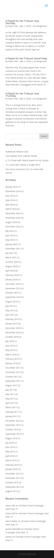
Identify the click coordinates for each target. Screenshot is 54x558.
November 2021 (13, 248)
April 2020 (10, 270)
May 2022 (10, 239)
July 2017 (9, 389)
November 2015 (13, 478)
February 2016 (12, 464)
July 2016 (9, 442)
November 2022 (13, 226)
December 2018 (12, 328)
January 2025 (11, 186)
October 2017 (11, 376)
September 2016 (13, 434)
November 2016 (13, 425)
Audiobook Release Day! (16, 151)
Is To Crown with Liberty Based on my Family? (27, 160)
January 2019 (11, 323)
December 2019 (12, 284)
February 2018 (12, 358)
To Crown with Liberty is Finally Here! (22, 164)
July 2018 (9, 341)
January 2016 (11, 469)
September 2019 (13, 297)
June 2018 (10, 345)
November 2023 (13, 217)
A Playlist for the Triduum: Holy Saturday (22, 22)
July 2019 (9, 306)
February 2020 (12, 275)
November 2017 (13, 372)
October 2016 (11, 429)
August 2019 (11, 301)
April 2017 (10, 403)
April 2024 (10, 204)
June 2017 (10, 394)
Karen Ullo (13, 26)
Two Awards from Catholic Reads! (21, 156)
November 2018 (13, 332)
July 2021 (9, 253)
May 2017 (10, 398)
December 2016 (12, 420)
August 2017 (11, 385)
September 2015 (13, 487)
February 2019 (12, 319)
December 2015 (12, 473)
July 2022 (9, 231)
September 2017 (13, 381)
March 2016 (11, 460)
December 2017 (12, 367)
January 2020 (11, 279)
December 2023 (12, 213)
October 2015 (11, 482)
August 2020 (11, 266)
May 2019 (10, 310)
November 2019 (13, 288)
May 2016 (10, 451)
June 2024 (10, 195)
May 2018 (10, 350)
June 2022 (10, 235)
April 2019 (10, 314)
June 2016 (10, 447)
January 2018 (11, 363)
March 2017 (11, 407)
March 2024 (11, 209)
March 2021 (11, 257)
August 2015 (11, 491)
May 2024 (10, 200)
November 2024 (13, 191)
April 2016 (10, 456)
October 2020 (11, 262)
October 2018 (11, 336)
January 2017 (11, 416)
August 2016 (11, 438)
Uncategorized (40, 26)
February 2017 (12, 411)
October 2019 (11, 292)
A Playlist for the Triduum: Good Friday (26, 58)
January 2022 (11, 244)
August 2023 (11, 222)
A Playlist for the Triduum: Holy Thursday (22, 94)
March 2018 (11, 354)
